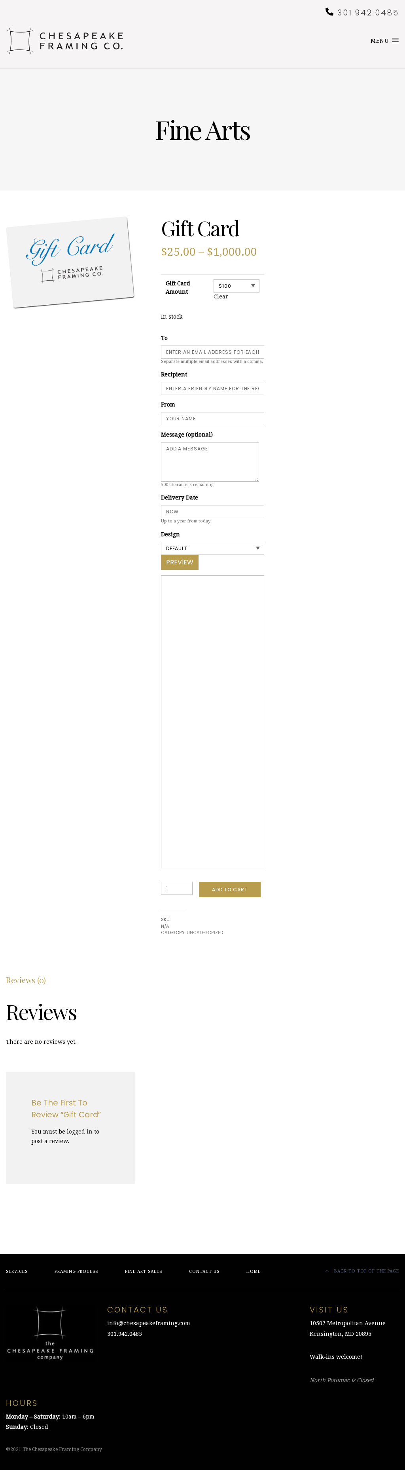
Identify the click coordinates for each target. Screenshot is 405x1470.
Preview (179, 562)
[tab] (26, 980)
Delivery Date (179, 497)
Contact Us (204, 1271)
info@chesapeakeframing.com (148, 1323)
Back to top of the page (366, 1271)
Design (170, 534)
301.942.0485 (368, 12)
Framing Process (76, 1271)
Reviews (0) (26, 979)
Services (17, 1271)
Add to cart (230, 889)
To (164, 338)
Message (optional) (187, 434)
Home (253, 1271)
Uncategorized (205, 932)
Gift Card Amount (178, 287)
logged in (80, 1131)
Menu (381, 41)
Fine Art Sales (143, 1271)
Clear (221, 296)
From (168, 404)
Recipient (174, 374)
